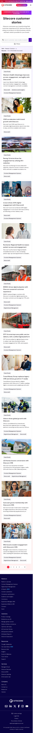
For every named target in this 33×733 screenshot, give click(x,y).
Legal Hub (16, 716)
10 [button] (24, 567)
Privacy (16, 718)
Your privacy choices (16, 721)
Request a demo (21, 5)
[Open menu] (30, 5)
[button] (30, 40)
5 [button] (19, 567)
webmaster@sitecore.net (16, 723)
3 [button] (13, 567)
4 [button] (16, 567)
